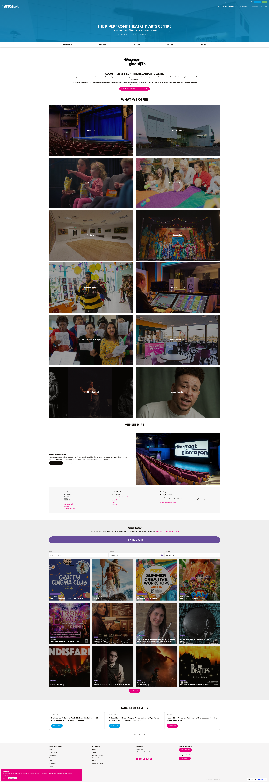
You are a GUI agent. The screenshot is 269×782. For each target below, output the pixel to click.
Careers (234, 2)
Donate (264, 2)
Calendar (167, 551)
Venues (220, 6)
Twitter (113, 502)
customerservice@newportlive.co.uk (145, 752)
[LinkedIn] (144, 759)
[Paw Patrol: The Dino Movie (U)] (199, 580)
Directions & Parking (69, 504)
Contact (246, 2)
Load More (134, 691)
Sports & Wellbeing (230, 6)
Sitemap (92, 779)
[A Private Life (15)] (113, 623)
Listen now (185, 758)
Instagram (114, 504)
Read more (56, 726)
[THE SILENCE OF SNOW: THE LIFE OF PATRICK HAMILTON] (113, 666)
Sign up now (185, 750)
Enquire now (69, 463)
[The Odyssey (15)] (156, 666)
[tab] (134, 539)
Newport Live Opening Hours (168, 502)
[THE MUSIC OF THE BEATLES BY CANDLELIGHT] (199, 666)
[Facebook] (137, 759)
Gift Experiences (53, 761)
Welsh (251, 2)
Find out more (56, 463)
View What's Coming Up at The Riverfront (135, 34)
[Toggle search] (266, 6)
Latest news (203, 44)
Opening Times (53, 752)
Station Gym (224, 2)
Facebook (114, 500)
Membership (257, 2)
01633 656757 (140, 749)
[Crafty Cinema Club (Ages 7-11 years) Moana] (69, 580)
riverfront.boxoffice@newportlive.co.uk (122, 497)
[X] (147, 759)
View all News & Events (134, 734)
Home (94, 749)
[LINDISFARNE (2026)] (69, 666)
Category (111, 551)
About (229, 2)
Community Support (256, 6)
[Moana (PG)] (113, 580)
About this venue (67, 44)
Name (51, 551)
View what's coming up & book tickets (134, 88)
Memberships (52, 755)
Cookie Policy (86, 779)
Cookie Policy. (6, 775)
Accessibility (67, 506)
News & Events (240, 2)
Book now (170, 44)
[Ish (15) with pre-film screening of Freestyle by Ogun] (199, 623)
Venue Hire (137, 44)
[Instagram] (140, 759)
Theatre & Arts (243, 6)
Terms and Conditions (69, 508)
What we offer (103, 44)
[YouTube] (151, 759)
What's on (95, 761)
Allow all (5, 778)
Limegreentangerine (215, 779)
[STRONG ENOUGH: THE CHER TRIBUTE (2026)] (69, 623)
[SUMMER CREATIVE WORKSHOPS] (156, 580)
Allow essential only (12, 778)
